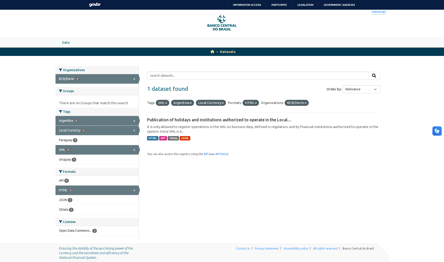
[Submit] (374, 76)
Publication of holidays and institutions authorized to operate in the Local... (219, 119)
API (163, 138)
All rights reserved (325, 248)
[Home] (212, 52)
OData (173, 138)
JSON (184, 138)
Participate (279, 4)
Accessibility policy (296, 248)
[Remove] (166, 103)
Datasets (228, 52)
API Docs (221, 153)
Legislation (305, 4)
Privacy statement (267, 248)
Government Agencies (339, 4)
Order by (334, 89)
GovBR (95, 5)
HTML (153, 138)
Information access (247, 4)
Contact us (243, 248)
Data (66, 42)
